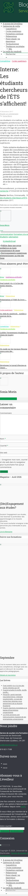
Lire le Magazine (6, 531)
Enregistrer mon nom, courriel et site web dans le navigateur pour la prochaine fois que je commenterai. (13, 463)
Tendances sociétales (15, 46)
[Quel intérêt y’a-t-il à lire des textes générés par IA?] (5, 274)
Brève (2, 277)
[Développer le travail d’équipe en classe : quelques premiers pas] (5, 359)
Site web (3, 452)
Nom (3, 438)
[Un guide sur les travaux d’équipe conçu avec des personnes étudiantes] (5, 342)
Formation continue (14, 34)
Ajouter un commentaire (9, 114)
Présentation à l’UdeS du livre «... (13, 299)
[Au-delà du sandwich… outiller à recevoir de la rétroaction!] (5, 307)
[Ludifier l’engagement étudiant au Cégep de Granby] (5, 323)
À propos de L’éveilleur (13, 23)
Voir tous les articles (8, 398)
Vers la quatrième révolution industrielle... (11, 207)
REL (10, 49)
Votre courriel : (6, 826)
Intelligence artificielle (14, 277)
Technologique (12, 44)
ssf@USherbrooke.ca (8, 745)
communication (6, 234)
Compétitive (11, 28)
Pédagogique (11, 36)
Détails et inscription (8, 675)
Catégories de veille (11, 26)
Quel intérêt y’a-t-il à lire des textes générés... (11, 284)
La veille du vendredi (12, 51)
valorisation (13, 237)
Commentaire (6, 413)
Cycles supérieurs (13, 31)
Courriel (4, 445)
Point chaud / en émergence (13, 40)
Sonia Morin (7, 116)
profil (23, 806)
